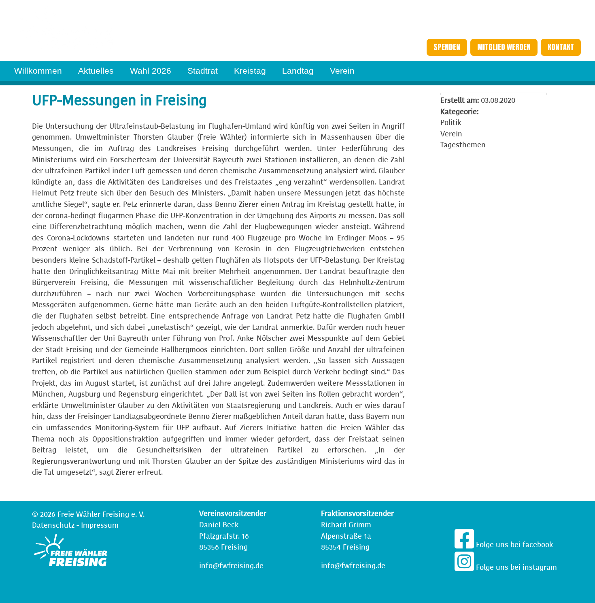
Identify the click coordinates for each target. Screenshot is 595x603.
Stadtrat (202, 70)
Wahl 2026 (150, 70)
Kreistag (250, 70)
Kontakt (561, 47)
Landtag (298, 70)
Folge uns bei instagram (515, 567)
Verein (342, 70)
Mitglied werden (504, 47)
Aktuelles (96, 70)
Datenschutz (53, 525)
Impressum (100, 525)
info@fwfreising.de (231, 566)
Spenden (447, 47)
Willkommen (38, 70)
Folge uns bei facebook (513, 545)
